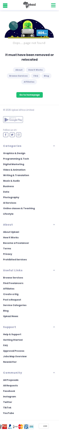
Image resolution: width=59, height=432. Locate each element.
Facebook (9, 391)
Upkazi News (10, 316)
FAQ (36, 75)
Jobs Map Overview (15, 356)
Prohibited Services (15, 259)
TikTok (7, 407)
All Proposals (10, 380)
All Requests (10, 385)
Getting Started (12, 339)
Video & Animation (14, 169)
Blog (46, 75)
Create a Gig (10, 294)
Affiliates (29, 81)
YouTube (8, 413)
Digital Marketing (13, 164)
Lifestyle (8, 213)
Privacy (7, 254)
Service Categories (14, 305)
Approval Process (13, 350)
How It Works (35, 69)
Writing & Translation (16, 175)
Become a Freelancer (16, 243)
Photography (11, 197)
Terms (7, 248)
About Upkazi (11, 232)
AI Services (9, 202)
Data (6, 191)
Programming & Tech (16, 158)
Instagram (9, 396)
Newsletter (10, 361)
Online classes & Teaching (19, 208)
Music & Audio (11, 180)
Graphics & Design (14, 153)
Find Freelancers (13, 283)
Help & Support (12, 334)
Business (8, 186)
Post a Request (12, 299)
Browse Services (18, 75)
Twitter (7, 402)
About (18, 69)
